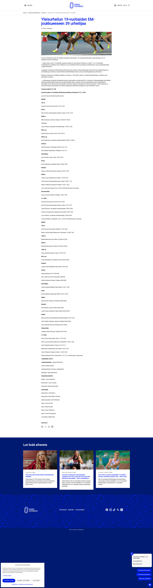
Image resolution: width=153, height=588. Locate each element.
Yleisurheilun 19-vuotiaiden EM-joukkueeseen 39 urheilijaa (61, 12)
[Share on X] (46, 427)
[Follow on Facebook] (107, 510)
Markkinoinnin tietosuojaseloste (26, 584)
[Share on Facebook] (42, 427)
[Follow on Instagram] (110, 510)
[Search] (129, 5)
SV (126, 5)
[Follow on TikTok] (114, 510)
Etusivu (25, 12)
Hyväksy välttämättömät (23, 580)
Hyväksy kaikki (9, 580)
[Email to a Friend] (49, 427)
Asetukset (36, 580)
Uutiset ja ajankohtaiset (34, 12)
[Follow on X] (118, 510)
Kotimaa (44, 12)
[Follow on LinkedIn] (121, 510)
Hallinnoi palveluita (7, 575)
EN (124, 5)
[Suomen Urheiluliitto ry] (76, 5)
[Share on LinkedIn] (52, 427)
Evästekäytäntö (15, 584)
